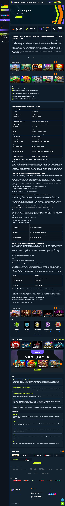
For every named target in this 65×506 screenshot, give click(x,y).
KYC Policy (33, 490)
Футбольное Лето (53, 57)
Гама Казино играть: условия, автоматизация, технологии (24, 98)
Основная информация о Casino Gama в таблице (22, 88)
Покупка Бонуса (37, 57)
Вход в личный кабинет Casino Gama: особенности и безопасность (26, 93)
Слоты (31, 57)
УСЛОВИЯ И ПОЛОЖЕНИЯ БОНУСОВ (37, 492)
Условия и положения (35, 493)
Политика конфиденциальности (36, 497)
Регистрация (4, 6)
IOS (6, 12)
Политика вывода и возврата (36, 496)
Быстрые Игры (29, 2)
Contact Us (50, 490)
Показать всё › (61, 62)
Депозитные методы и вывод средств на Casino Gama (23, 96)
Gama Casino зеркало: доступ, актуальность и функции (24, 91)
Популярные (20, 57)
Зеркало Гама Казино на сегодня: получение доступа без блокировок (26, 99)
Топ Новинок (60, 57)
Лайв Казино (22, 2)
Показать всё (37, 369)
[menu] (8, 1)
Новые (26, 57)
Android (1, 12)
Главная (14, 57)
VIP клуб (50, 492)
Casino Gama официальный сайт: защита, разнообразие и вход (25, 90)
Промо (38, 2)
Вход (5, 3)
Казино (34, 2)
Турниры (42, 2)
